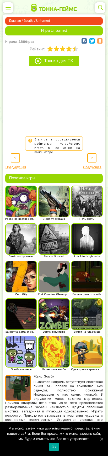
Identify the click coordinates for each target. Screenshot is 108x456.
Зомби (29, 20)
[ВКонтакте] (84, 41)
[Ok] (101, 439)
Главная (15, 20)
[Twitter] (92, 41)
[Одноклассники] (99, 41)
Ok (54, 447)
